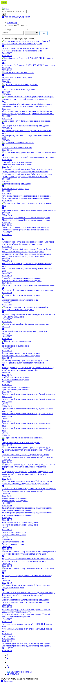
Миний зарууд (11, 17)
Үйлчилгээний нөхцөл (21, 672)
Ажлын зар (12, 22)
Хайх (43, 33)
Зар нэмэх (25, 17)
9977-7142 (14, 674)
